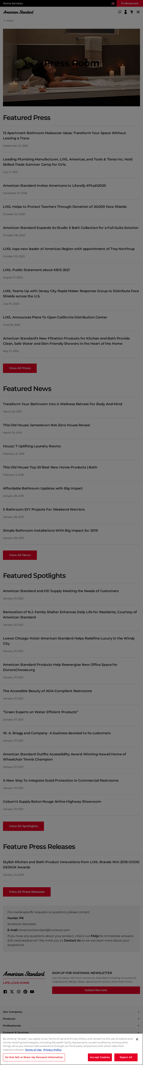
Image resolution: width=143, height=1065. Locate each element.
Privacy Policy (52, 1049)
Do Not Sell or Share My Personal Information (34, 1057)
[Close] (137, 1039)
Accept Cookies (100, 1057)
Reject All (126, 1057)
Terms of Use (33, 1049)
